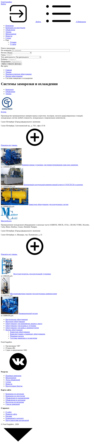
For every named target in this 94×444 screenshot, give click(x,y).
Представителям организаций (17, 420)
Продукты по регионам (15, 402)
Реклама (9, 416)
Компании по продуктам (15, 396)
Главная (9, 70)
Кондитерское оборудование (17, 319)
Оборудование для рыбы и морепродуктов (22, 328)
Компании (10, 26)
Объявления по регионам (15, 400)
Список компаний (13, 404)
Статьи (8, 38)
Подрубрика (6, 61)
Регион (4, 53)
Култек (3, 112)
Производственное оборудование (19, 74)
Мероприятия (11, 34)
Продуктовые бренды (14, 386)
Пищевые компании (13, 376)
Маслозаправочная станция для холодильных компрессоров (33, 294)
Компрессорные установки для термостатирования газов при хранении (50, 165)
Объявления (10, 30)
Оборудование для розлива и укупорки (21, 326)
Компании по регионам (15, 394)
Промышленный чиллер (28, 313)
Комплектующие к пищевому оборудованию (27, 334)
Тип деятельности (8, 57)
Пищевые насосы (17, 336)
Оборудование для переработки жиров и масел (24, 324)
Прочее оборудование (14, 76)
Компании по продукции (15, 28)
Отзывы (13, 42)
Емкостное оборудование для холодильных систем (48, 204)
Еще (7, 40)
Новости (9, 36)
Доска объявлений (13, 380)
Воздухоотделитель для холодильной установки (32, 274)
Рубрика (4, 59)
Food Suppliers (6, 2)
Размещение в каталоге (15, 418)
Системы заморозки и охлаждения (23, 338)
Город (3, 55)
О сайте (13, 44)
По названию (6, 50)
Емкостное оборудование (20, 332)
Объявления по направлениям (17, 398)
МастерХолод (6, 221)
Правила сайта (11, 414)
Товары (8, 32)
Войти (3, 4)
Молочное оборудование (15, 322)
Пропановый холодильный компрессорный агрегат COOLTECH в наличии (53, 185)
